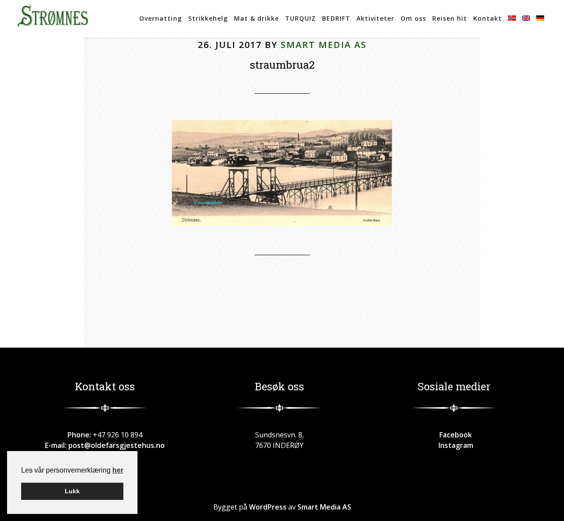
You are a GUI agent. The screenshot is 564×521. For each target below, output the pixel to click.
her (117, 470)
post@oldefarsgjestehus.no (116, 445)
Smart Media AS (324, 507)
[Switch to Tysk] (540, 19)
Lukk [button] (72, 491)
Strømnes (53, 19)
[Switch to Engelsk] (526, 19)
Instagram (454, 445)
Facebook (454, 435)
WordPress (267, 507)
